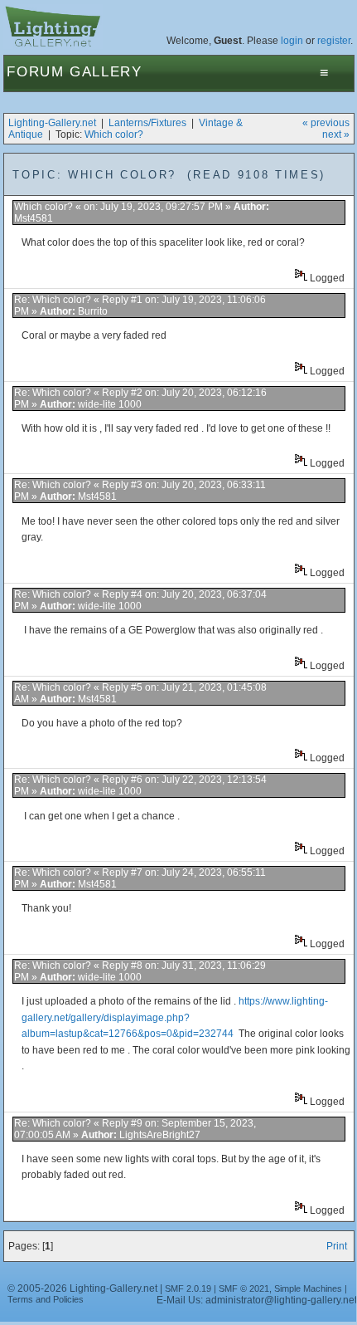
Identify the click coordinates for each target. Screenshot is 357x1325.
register (333, 40)
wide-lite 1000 (110, 404)
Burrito (93, 311)
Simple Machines (308, 1288)
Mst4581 (33, 218)
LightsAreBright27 (159, 1135)
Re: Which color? (54, 300)
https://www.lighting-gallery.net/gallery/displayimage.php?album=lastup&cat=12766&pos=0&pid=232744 (175, 1017)
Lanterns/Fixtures (147, 123)
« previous (326, 123)
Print (336, 1246)
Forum (36, 72)
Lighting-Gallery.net (52, 123)
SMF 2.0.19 (188, 1288)
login (292, 40)
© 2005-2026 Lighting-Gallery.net (82, 1288)
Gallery (106, 72)
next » (336, 134)
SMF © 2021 (244, 1288)
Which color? (113, 134)
